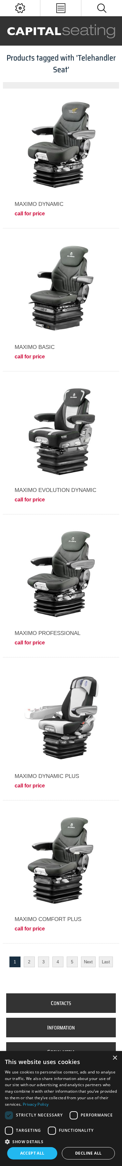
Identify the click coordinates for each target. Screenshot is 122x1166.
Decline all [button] (88, 1153)
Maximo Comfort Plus (48, 919)
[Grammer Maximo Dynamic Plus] (61, 716)
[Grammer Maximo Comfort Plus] (61, 859)
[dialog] (61, 1108)
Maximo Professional (47, 633)
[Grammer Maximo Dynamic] (61, 144)
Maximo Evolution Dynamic (55, 490)
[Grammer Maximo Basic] (61, 287)
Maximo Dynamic (39, 204)
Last (106, 961)
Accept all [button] (32, 1153)
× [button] (114, 1058)
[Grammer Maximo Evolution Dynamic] (61, 430)
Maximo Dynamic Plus (47, 776)
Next (88, 961)
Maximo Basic (35, 347)
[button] (61, 1141)
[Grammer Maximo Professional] (61, 573)
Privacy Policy (35, 1104)
